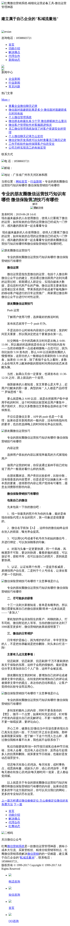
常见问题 (14, 86)
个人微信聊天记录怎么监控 (26, 136)
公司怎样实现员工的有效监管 (27, 147)
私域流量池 (27, 857)
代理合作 (14, 56)
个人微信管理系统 (20, 117)
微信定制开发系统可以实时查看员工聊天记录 (37, 140)
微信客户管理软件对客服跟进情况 (30, 124)
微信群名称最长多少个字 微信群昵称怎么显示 (38, 121)
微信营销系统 (15, 846)
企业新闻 (14, 78)
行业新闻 (14, 82)
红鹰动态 (14, 826)
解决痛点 (14, 52)
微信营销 (33, 853)
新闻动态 (14, 59)
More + (5, 99)
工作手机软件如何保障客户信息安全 (32, 143)
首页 (11, 44)
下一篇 (18, 804)
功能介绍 (14, 48)
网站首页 (21, 181)
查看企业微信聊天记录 (23, 105)
